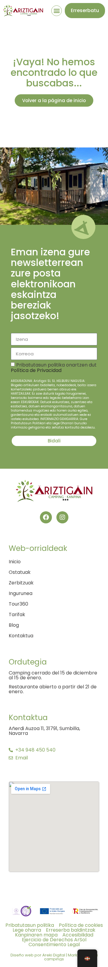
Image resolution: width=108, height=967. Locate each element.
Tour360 (18, 604)
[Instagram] (62, 517)
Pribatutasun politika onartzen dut (54, 395)
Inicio (15, 561)
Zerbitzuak (21, 583)
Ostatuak (20, 572)
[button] (56, 10)
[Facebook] (46, 517)
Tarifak (17, 614)
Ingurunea (20, 593)
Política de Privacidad (36, 370)
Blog (14, 625)
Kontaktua (21, 635)
